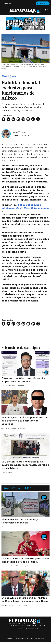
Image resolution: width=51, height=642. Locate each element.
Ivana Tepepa (19, 132)
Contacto (20, 629)
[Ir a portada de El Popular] (26, 11)
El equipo (42, 625)
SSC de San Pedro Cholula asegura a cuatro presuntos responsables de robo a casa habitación (25, 465)
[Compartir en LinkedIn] (33, 119)
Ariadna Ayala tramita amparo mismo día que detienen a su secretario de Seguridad (24, 420)
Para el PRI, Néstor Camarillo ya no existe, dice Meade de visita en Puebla (25, 560)
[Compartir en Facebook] (3, 119)
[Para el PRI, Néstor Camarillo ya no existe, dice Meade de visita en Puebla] (25, 543)
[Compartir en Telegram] (18, 119)
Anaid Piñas (5, 605)
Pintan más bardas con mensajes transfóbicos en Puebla (20, 521)
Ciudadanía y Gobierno (24, 566)
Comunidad (20, 527)
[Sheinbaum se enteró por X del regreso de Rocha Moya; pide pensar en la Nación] (25, 583)
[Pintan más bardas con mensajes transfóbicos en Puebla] (25, 504)
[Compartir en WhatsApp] (13, 119)
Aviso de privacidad (32, 629)
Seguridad (20, 385)
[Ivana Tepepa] (6, 133)
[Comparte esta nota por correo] (23, 119)
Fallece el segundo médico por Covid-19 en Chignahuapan (25, 206)
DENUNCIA (43, 3)
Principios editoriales (29, 625)
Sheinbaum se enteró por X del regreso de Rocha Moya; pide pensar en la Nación (25, 599)
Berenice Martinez (7, 527)
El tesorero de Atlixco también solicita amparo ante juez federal (23, 380)
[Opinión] (25, 23)
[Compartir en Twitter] (8, 119)
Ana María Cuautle (8, 385)
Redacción (5, 472)
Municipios (8, 76)
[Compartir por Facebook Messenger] (28, 119)
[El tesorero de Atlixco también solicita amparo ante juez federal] (25, 363)
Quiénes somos (14, 625)
